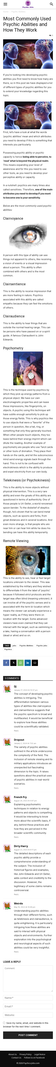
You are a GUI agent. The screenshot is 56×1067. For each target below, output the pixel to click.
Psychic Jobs (42, 645)
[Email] (35, 663)
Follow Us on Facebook (34, 1057)
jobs (14, 645)
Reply (16, 731)
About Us (12, 1054)
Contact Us (16, 1057)
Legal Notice (39, 1054)
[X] (13, 663)
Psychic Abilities (18, 11)
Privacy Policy (25, 1054)
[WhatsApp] (20, 663)
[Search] (51, 4)
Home (6, 11)
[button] (5, 4)
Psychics (8, 649)
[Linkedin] (28, 663)
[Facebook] (6, 663)
